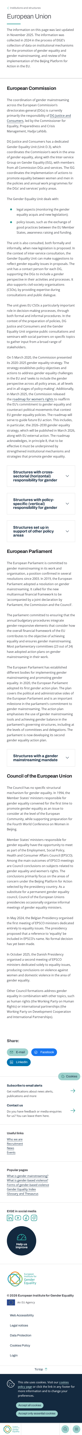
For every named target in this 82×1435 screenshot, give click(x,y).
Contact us (15, 1105)
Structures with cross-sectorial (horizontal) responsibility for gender (35, 476)
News (10, 1148)
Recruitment (15, 1143)
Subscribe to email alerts (24, 1085)
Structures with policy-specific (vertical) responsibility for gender (35, 504)
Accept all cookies (29, 1405)
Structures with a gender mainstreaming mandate (35, 758)
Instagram (34, 1218)
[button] (17, 1052)
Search (65, 1429)
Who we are (15, 1139)
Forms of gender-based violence (28, 1185)
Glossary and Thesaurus (22, 1193)
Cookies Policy (20, 1345)
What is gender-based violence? (27, 1180)
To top (39, 1369)
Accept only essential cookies (36, 1413)
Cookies (71, 1076)
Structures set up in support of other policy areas (33, 531)
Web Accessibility (22, 1315)
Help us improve (21, 1246)
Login (14, 1355)
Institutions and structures (25, 7)
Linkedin (10, 1218)
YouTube (18, 1218)
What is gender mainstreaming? (27, 1176)
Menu (76, 1429)
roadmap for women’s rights (33, 399)
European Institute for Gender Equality (11, 1429)
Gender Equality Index (21, 1189)
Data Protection (20, 1335)
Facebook (26, 1218)
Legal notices (19, 1325)
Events (11, 1152)
